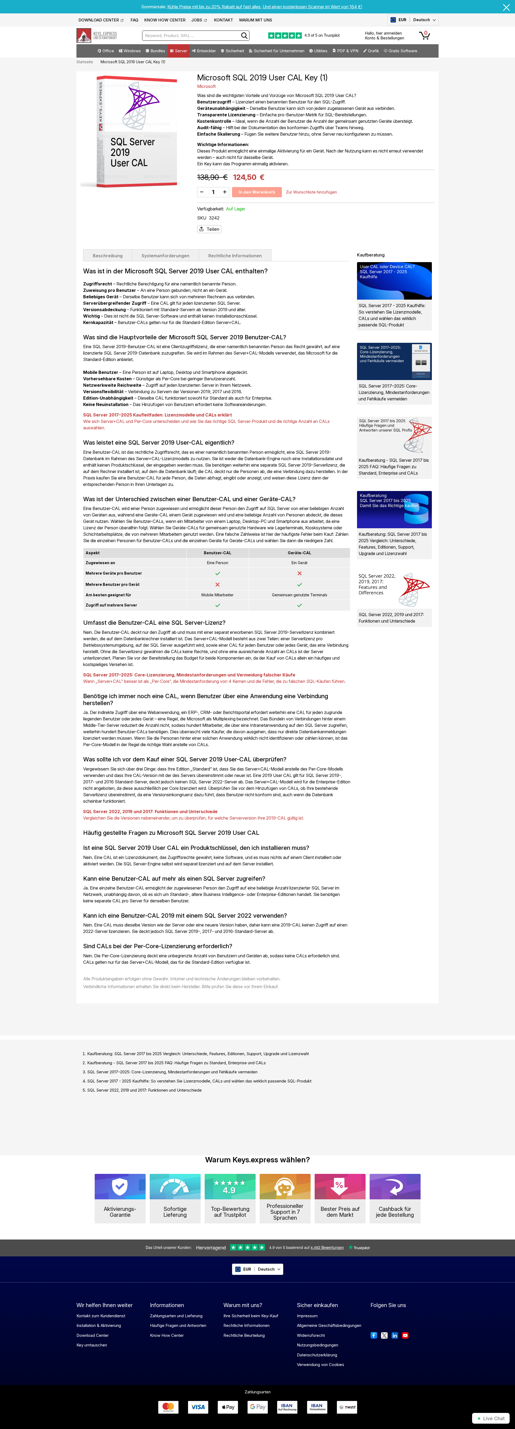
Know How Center (167, 1335)
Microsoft (206, 86)
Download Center (92, 1335)
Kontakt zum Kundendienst (100, 1315)
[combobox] (195, 36)
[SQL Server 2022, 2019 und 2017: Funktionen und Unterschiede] (394, 590)
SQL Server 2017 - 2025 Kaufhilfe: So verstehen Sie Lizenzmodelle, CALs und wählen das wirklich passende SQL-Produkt (199, 1081)
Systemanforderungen (165, 255)
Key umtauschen (91, 1345)
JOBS (196, 20)
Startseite (84, 61)
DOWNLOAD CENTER (99, 20)
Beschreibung (108, 255)
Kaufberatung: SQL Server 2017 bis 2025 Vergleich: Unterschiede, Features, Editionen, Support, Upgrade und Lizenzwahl (198, 1053)
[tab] (107, 255)
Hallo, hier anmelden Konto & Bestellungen (384, 35)
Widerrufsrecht (311, 1335)
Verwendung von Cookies (320, 1364)
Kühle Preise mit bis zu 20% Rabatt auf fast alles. (214, 6)
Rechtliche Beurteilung (244, 1335)
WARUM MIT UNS (255, 20)
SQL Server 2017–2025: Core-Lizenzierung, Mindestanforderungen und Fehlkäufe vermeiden (172, 1071)
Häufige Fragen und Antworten (178, 1325)
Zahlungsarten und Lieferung (176, 1315)
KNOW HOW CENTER (164, 20)
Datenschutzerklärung (317, 1354)
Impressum (307, 1315)
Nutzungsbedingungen (317, 1345)
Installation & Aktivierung (98, 1325)
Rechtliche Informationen (235, 255)
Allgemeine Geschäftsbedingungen (329, 1325)
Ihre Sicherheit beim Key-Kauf (250, 1315)
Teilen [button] (213, 229)
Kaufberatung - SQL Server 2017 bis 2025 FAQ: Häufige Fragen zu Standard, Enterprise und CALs (176, 1062)
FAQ (134, 20)
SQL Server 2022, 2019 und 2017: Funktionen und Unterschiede (144, 1090)
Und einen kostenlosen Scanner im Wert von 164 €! (312, 6)
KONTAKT (223, 20)
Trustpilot (332, 35)
